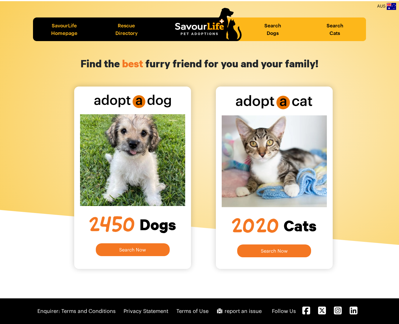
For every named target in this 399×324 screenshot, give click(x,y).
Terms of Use (192, 311)
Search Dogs (272, 29)
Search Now (132, 250)
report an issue (242, 311)
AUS (382, 6)
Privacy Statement (146, 311)
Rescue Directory (126, 29)
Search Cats (335, 29)
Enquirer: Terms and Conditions (76, 311)
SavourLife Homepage (64, 29)
